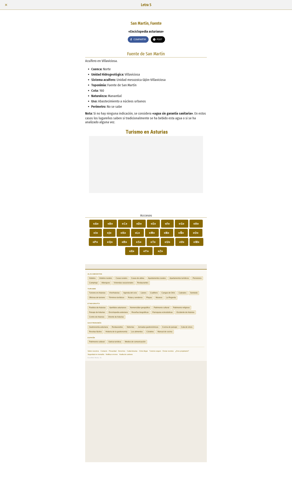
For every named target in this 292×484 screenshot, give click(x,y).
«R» (124, 242)
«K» (123, 233)
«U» (167, 242)
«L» (137, 233)
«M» (152, 233)
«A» (95, 223)
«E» (153, 223)
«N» (166, 233)
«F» (167, 223)
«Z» (160, 251)
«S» (138, 242)
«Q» (109, 242)
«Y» (146, 251)
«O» (195, 233)
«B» (110, 223)
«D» (139, 223)
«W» (196, 242)
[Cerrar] (6, 5)
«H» (196, 223)
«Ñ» (181, 233)
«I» (96, 233)
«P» (95, 242)
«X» (131, 251)
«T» (153, 242)
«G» (181, 223)
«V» (182, 242)
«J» (109, 233)
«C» (124, 223)
